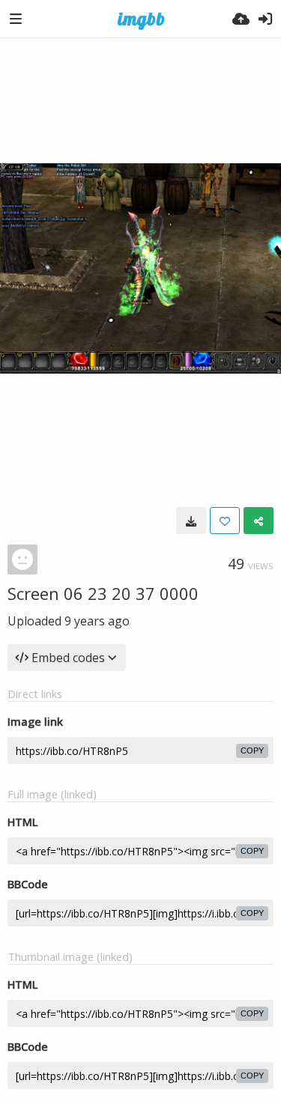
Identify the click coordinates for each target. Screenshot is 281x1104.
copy (252, 750)
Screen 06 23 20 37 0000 (103, 593)
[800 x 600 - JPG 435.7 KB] (191, 520)
